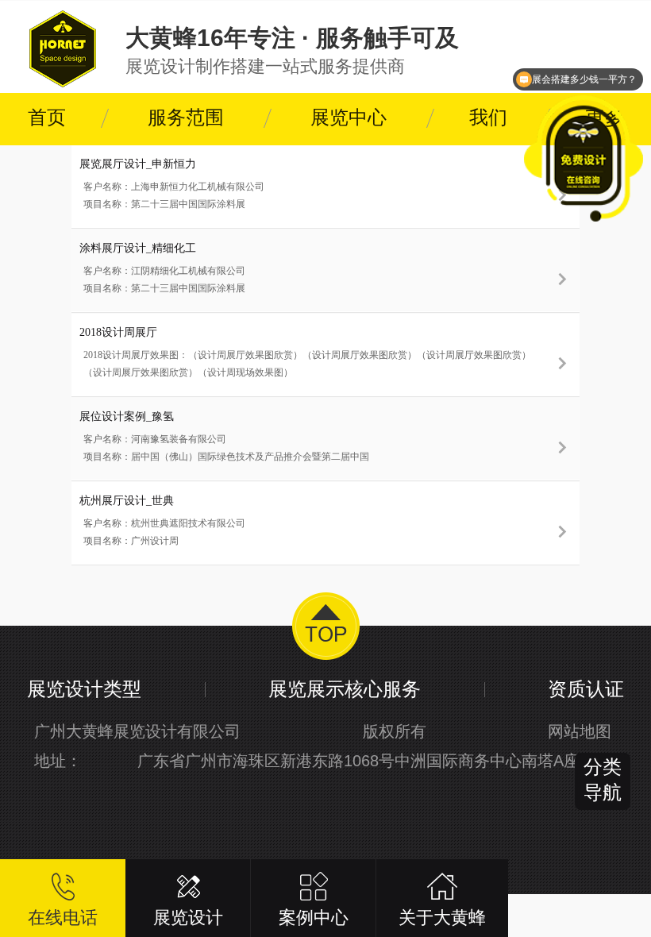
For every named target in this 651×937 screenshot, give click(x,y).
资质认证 (586, 689)
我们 (488, 117)
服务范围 (186, 117)
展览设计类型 (84, 689)
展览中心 (348, 117)
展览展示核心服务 (344, 689)
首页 (47, 117)
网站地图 (579, 731)
